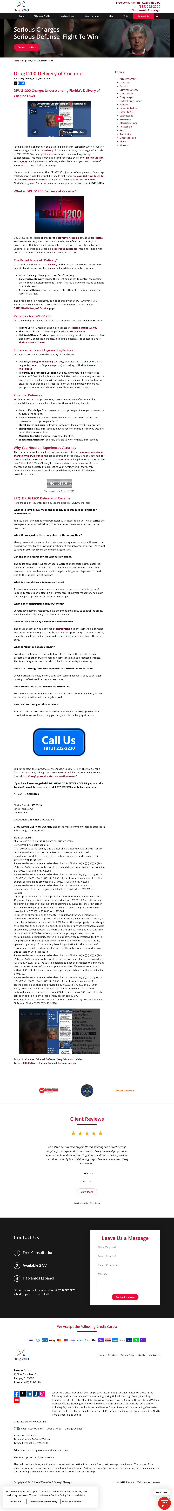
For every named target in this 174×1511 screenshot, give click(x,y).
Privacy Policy (127, 1355)
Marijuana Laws (128, 122)
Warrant (124, 145)
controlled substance (65, 248)
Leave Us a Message (125, 1238)
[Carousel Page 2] (90, 1181)
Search (123, 130)
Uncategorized (128, 137)
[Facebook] (16, 1394)
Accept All (15, 1501)
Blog (111, 16)
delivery (49, 150)
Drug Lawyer (127, 97)
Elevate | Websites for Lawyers (138, 1482)
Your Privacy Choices (32, 1428)
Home (21, 16)
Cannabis (125, 82)
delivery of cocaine (68, 237)
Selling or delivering (41, 361)
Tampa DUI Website (25, 1435)
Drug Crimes (63, 1059)
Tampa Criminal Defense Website (32, 1439)
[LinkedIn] (29, 1394)
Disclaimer (113, 1355)
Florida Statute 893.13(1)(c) (73, 387)
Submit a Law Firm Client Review (87, 1203)
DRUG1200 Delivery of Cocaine (31, 308)
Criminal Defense (45, 1059)
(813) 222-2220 (149, 6)
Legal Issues (126, 115)
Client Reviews (92, 16)
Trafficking (126, 134)
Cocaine (29, 1059)
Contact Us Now (27, 47)
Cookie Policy (54, 1428)
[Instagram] (42, 1394)
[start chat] (164, 1503)
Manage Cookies (73, 1428)
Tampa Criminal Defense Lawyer (57, 1062)
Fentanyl (124, 104)
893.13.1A (28, 1062)
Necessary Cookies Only (43, 1501)
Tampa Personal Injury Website (31, 1442)
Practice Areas (67, 16)
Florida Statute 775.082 (84, 327)
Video (79, 1059)
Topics (119, 72)
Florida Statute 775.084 (32, 342)
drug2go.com (85, 711)
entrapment (63, 628)
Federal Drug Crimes (131, 100)
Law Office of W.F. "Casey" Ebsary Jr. (53, 1482)
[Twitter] (23, 1394)
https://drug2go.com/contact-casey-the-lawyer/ (48, 776)
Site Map (141, 1355)
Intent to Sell (127, 111)
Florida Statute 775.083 (72, 331)
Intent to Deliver (129, 108)
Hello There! (162, 1492)
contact (56, 711)
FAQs (125, 16)
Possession (126, 126)
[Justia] (36, 1394)
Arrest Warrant (128, 78)
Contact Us (143, 16)
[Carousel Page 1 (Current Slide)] (84, 1181)
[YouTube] (16, 1400)
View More (87, 1191)
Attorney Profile (42, 16)
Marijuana (125, 119)
